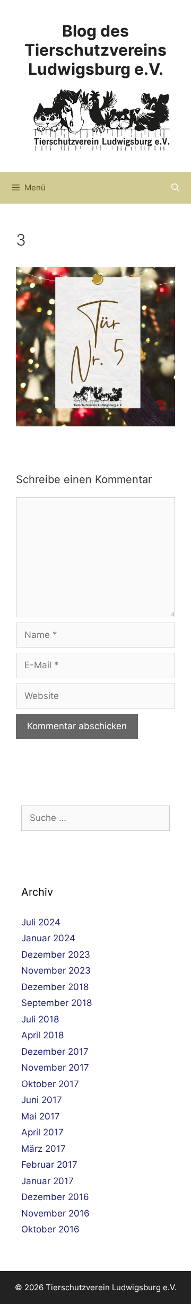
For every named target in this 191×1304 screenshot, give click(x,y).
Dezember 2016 (55, 1197)
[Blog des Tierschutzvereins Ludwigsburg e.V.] (101, 119)
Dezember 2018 (55, 987)
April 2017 (42, 1132)
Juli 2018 (40, 1019)
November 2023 (56, 970)
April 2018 (42, 1035)
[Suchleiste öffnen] (175, 188)
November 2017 (55, 1067)
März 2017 (43, 1148)
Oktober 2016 (50, 1229)
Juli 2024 (40, 922)
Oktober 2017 (50, 1084)
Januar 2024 (48, 938)
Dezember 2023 (55, 954)
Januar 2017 (47, 1181)
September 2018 (56, 1002)
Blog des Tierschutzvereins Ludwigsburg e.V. (95, 49)
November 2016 (55, 1213)
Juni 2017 (41, 1100)
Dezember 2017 (55, 1051)
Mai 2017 (40, 1116)
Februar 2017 (49, 1164)
